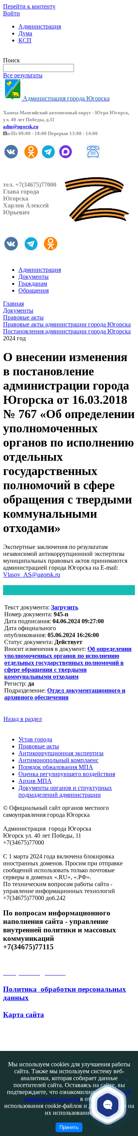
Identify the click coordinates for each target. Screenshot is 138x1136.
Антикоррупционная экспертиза (61, 753)
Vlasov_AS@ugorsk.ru (31, 574)
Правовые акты (38, 746)
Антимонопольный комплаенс (58, 760)
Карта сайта (23, 1015)
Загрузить (64, 607)
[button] (107, 1104)
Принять (69, 1127)
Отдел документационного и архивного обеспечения (64, 694)
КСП (24, 40)
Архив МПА (35, 781)
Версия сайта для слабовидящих (45, 53)
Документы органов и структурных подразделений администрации (65, 791)
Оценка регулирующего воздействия (66, 774)
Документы (33, 276)
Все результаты (23, 75)
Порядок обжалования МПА (55, 767)
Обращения (33, 290)
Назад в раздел (22, 719)
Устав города (35, 739)
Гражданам (32, 283)
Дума (25, 33)
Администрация (39, 26)
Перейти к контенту (29, 6)
